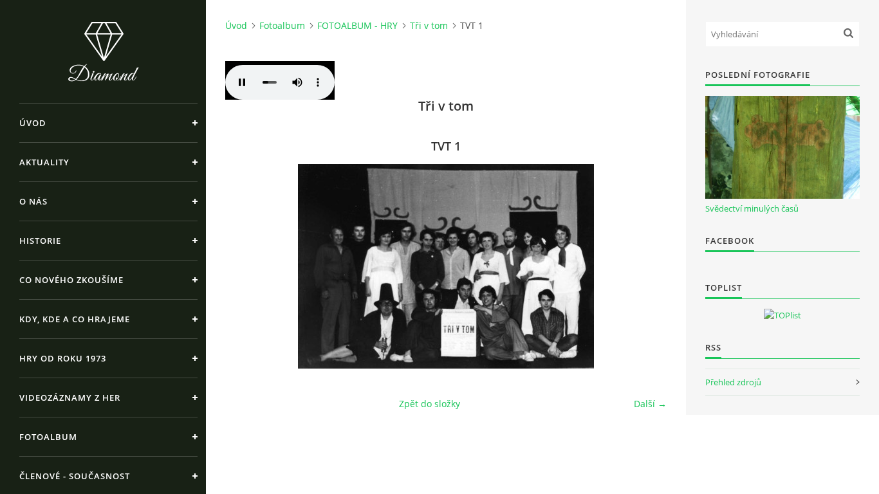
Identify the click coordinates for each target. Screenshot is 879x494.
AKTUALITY (44, 162)
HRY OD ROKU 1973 (62, 358)
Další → (650, 404)
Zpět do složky (429, 404)
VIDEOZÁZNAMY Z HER (69, 397)
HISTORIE (40, 240)
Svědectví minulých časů (752, 208)
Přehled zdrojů (733, 382)
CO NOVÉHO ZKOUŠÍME (71, 280)
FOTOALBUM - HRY (357, 25)
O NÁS (33, 201)
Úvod (32, 123)
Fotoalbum (48, 437)
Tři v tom (429, 25)
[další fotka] (645, 266)
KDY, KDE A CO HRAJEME (74, 319)
